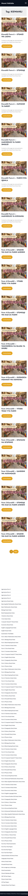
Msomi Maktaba (7, 3)
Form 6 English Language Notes (9, 829)
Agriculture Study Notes (7, 601)
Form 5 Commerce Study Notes (9, 787)
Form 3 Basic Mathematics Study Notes (11, 704)
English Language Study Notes (8, 627)
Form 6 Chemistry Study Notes (9, 820)
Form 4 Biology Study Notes (8, 743)
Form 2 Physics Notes (6, 701)
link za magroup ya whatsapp (8, 867)
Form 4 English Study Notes (8, 760)
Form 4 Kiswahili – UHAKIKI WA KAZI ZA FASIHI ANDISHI (13, 251)
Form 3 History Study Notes (8, 731)
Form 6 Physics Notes (6, 840)
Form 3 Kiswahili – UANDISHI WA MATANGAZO (13, 472)
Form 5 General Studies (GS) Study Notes (11, 796)
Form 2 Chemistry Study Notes (9, 678)
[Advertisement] (14, 572)
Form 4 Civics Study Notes (7, 752)
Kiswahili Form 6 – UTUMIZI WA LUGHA (12, 35)
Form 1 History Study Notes (8, 663)
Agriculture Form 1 (6, 589)
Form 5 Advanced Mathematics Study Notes (12, 778)
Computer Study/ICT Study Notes (9, 621)
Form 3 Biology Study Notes (8, 707)
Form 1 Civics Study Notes (7, 648)
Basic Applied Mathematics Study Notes (11, 604)
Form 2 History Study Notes (8, 695)
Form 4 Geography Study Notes (9, 763)
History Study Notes (6, 861)
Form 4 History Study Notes (8, 766)
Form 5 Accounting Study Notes (9, 775)
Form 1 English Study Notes (8, 657)
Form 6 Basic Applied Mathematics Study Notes (13, 814)
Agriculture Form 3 (6, 595)
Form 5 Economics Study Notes (9, 790)
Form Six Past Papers (6, 849)
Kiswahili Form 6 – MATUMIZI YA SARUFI (13, 105)
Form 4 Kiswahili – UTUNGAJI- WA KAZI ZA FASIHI (13, 313)
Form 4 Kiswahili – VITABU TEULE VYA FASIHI (12, 282)
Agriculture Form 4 (6, 598)
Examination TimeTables (7, 633)
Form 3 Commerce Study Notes (9, 719)
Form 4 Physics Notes (6, 772)
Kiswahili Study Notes (6, 864)
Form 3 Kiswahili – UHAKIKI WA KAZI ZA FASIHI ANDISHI (13, 535)
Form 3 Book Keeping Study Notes (9, 710)
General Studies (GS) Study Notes (9, 855)
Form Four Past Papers (7, 846)
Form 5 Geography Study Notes (9, 799)
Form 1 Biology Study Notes (8, 639)
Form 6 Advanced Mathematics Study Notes (12, 811)
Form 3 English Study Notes (8, 725)
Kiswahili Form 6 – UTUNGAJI (13, 70)
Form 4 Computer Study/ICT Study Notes (11, 758)
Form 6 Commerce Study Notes (9, 823)
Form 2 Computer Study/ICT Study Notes (11, 687)
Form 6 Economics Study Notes (9, 826)
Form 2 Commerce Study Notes (9, 684)
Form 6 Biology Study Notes (8, 817)
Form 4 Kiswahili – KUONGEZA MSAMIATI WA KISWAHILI (13, 378)
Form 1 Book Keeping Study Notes (9, 642)
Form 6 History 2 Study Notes (8, 834)
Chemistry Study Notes (7, 616)
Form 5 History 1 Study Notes (8, 802)
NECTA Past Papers (6, 876)
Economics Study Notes (7, 624)
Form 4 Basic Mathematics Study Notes (11, 740)
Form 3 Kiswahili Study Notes (8, 734)
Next (16, 551)
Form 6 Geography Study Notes (9, 831)
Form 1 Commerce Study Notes (9, 651)
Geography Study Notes (7, 858)
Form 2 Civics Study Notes (7, 681)
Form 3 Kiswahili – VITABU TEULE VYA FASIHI (12, 409)
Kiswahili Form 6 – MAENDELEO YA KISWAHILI (12, 215)
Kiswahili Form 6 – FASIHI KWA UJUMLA (14, 179)
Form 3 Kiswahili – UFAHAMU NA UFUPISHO (13, 441)
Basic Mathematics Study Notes (9, 607)
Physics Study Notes (6, 879)
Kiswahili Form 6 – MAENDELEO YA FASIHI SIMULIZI (10, 142)
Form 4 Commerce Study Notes (9, 755)
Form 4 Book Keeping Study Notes (9, 746)
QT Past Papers (5, 882)
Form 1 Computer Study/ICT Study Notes (11, 654)
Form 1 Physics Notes (6, 666)
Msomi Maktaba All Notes (7, 873)
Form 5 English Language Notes (9, 793)
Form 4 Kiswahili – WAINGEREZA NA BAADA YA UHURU (13, 346)
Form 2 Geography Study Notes (9, 692)
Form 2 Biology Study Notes (8, 672)
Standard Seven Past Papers (8, 885)
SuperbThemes (24, 893)
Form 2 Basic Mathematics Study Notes (11, 669)
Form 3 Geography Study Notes (9, 728)
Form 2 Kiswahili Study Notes (8, 698)
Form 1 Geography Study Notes (9, 660)
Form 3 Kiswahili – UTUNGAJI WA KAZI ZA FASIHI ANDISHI (13, 503)
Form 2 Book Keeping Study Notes (9, 675)
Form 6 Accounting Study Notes (9, 808)
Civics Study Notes (6, 618)
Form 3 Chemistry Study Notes (9, 713)
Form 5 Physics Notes (6, 805)
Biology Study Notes (6, 610)
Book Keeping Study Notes (8, 613)
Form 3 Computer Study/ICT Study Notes (11, 722)
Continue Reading (7, 46)
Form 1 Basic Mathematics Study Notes (11, 636)
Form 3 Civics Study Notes (7, 716)
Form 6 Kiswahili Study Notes (8, 837)
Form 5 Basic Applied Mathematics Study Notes (13, 781)
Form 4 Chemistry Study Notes (9, 749)
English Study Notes (6, 630)
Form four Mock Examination (8, 843)
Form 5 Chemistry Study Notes (9, 784)
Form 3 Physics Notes (6, 737)
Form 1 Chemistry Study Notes (9, 645)
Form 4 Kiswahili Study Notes (8, 769)
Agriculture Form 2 (6, 592)
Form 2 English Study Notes (8, 689)
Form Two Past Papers (6, 852)
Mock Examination (6, 870)
